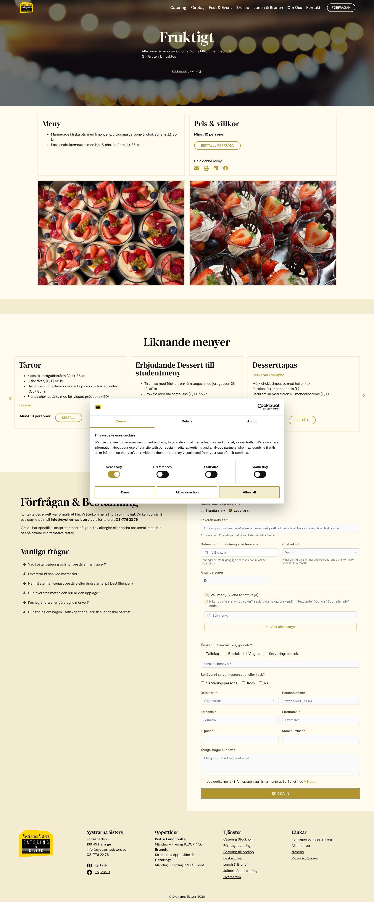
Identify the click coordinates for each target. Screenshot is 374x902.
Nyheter (298, 852)
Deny (125, 492)
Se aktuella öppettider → (174, 854)
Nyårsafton (232, 877)
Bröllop (242, 7)
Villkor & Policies (305, 858)
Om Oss (294, 7)
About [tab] (252, 421)
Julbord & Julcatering (240, 870)
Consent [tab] (122, 421)
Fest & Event (220, 7)
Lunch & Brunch (268, 7)
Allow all (249, 492)
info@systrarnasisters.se (106, 849)
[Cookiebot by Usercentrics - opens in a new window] (261, 407)
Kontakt (313, 7)
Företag (197, 7)
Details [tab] (187, 421)
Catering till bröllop (238, 852)
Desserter (179, 71)
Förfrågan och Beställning (312, 839)
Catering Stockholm (239, 839)
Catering (178, 7)
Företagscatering (237, 845)
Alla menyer (301, 845)
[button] (196, 168)
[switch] (162, 474)
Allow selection (187, 492)
